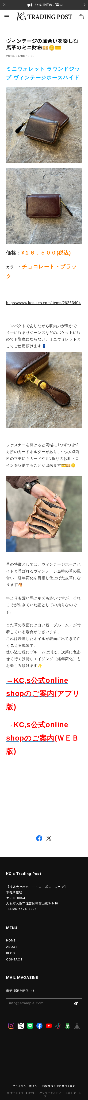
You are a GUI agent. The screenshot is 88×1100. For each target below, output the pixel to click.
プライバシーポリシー (26, 1086)
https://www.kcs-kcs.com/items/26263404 (43, 303)
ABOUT (12, 947)
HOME (10, 940)
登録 (76, 1003)
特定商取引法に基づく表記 (59, 1086)
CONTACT (14, 959)
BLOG (10, 953)
